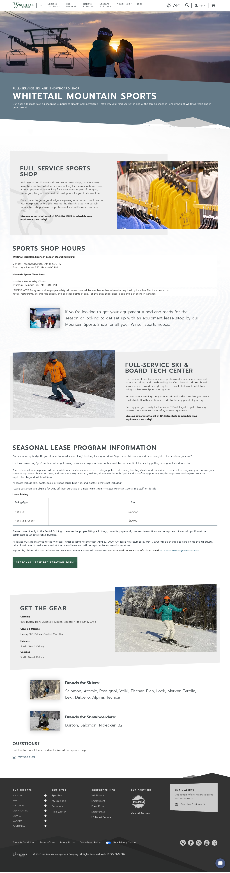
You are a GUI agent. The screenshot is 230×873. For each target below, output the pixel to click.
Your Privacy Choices (124, 842)
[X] (213, 843)
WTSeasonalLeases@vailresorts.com (179, 550)
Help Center (59, 812)
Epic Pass (57, 795)
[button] (172, 5)
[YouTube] (206, 843)
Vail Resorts (97, 795)
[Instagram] (198, 843)
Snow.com (57, 806)
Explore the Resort (54, 5)
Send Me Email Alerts (192, 804)
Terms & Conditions (24, 842)
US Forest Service (101, 817)
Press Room (97, 806)
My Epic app (59, 801)
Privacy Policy (67, 842)
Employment (98, 801)
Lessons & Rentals (106, 5)
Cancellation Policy (90, 842)
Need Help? (124, 4)
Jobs (139, 4)
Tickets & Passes (88, 5)
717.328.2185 (26, 757)
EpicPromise (98, 812)
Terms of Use (47, 842)
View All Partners (140, 813)
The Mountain (71, 5)
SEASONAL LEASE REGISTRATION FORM (45, 562)
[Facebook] (190, 843)
